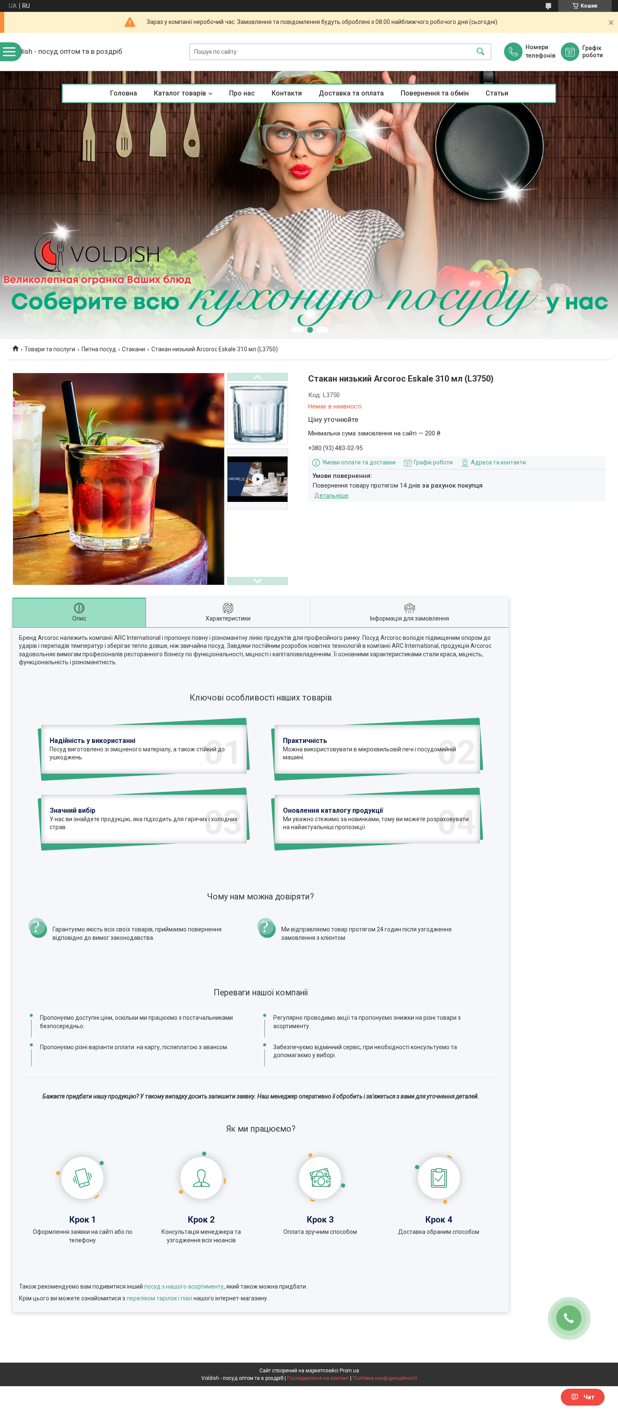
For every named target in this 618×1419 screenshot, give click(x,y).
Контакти (287, 93)
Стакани (133, 349)
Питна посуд (99, 349)
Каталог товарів (180, 93)
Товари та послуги (49, 349)
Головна (123, 93)
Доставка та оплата (351, 93)
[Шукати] (480, 52)
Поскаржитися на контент (318, 1378)
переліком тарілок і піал (159, 1298)
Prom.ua (349, 1371)
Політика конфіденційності (385, 1378)
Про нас (242, 93)
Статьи (497, 93)
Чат (589, 1397)
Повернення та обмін (435, 93)
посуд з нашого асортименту (184, 1286)
